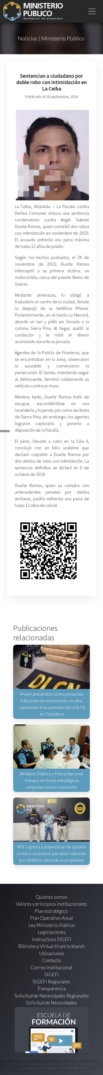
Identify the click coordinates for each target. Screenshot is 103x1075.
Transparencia (51, 988)
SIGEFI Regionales (51, 982)
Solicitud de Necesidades (51, 1003)
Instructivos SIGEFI (51, 939)
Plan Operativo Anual (51, 918)
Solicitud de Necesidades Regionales (52, 996)
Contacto (51, 960)
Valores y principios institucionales (51, 904)
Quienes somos (51, 897)
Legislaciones (52, 932)
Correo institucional (51, 967)
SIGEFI (51, 974)
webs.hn (77, 1068)
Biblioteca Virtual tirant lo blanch (51, 946)
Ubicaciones (51, 953)
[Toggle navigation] (92, 11)
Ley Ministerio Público (51, 925)
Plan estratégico (52, 911)
